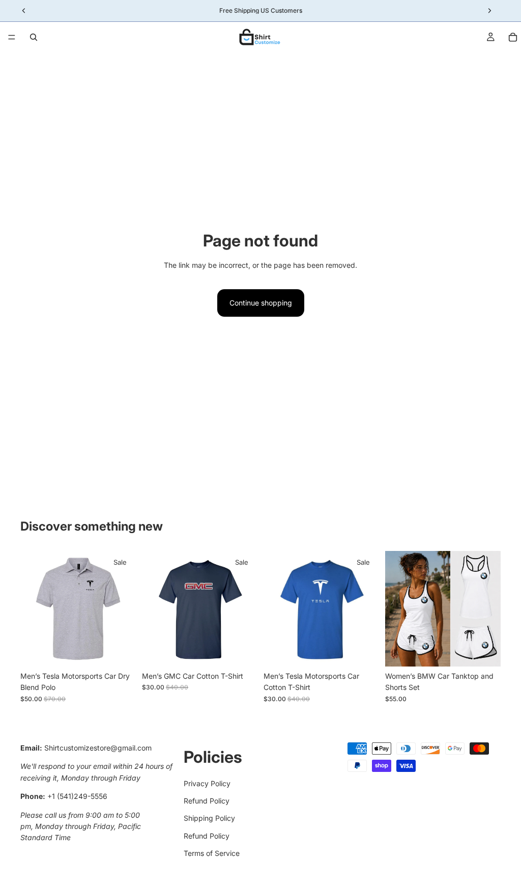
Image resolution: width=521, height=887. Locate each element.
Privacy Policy (207, 783)
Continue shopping (260, 302)
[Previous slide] (153, 609)
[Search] (33, 37)
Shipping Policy (209, 818)
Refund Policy (206, 800)
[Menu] (11, 37)
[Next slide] (246, 609)
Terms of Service (212, 853)
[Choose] (120, 651)
